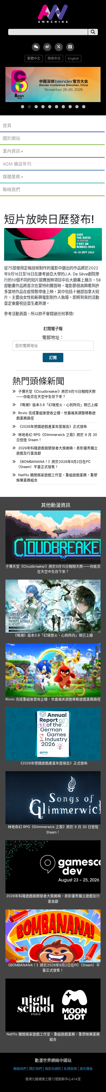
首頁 (7, 125)
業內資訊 (11, 151)
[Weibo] (47, 47)
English (73, 58)
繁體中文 (33, 58)
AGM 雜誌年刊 (17, 164)
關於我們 (35, 1069)
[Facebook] (70, 47)
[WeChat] (36, 47)
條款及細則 (53, 1069)
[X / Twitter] (59, 47)
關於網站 (11, 138)
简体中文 (54, 58)
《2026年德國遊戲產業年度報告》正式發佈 (52, 427)
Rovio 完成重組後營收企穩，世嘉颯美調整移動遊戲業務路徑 (53, 699)
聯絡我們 (11, 189)
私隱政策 (70, 1069)
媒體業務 (11, 176)
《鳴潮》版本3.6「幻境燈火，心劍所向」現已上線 (58, 405)
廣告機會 (86, 1069)
